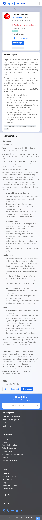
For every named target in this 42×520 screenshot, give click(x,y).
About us (5, 473)
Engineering (6, 426)
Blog (4, 483)
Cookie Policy (7, 495)
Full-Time (17, 20)
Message (18, 43)
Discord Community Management (25, 126)
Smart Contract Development (12, 454)
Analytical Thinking (17, 48)
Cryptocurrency (7, 451)
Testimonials (7, 480)
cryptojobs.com (18, 517)
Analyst (27, 20)
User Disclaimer (8, 492)
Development (7, 439)
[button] (14, 38)
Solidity (5, 457)
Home (4, 9)
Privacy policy (7, 489)
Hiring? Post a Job (9, 476)
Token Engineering (9, 448)
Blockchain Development (11, 417)
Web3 (6, 129)
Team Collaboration (9, 445)
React (4, 442)
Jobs (10, 9)
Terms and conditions (10, 486)
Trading (5, 423)
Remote (27, 17)
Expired (15, 31)
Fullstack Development (10, 420)
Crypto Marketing (9, 126)
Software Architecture (10, 460)
